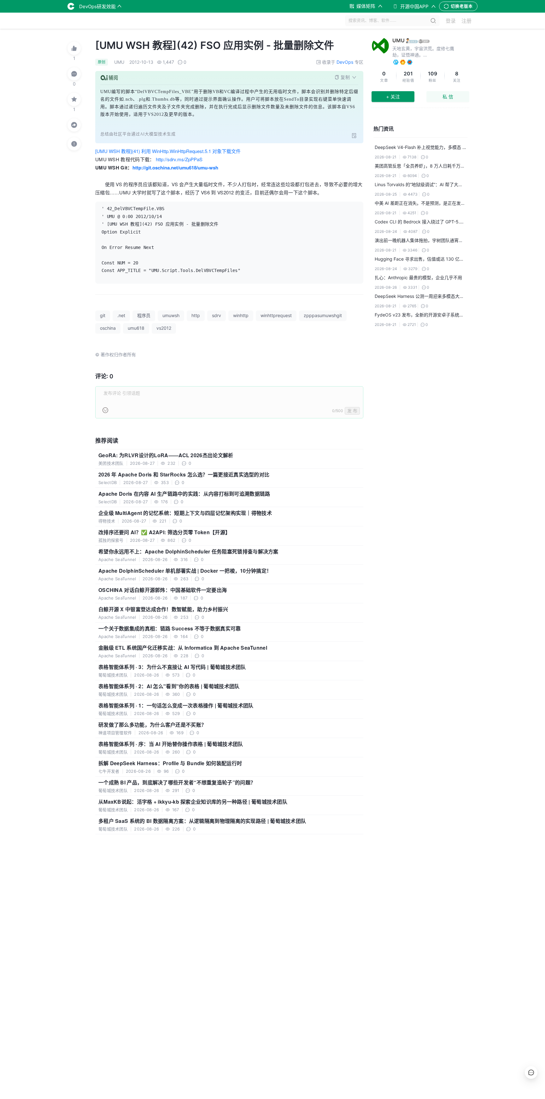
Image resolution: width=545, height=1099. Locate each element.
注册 (466, 21)
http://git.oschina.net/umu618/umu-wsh (175, 167)
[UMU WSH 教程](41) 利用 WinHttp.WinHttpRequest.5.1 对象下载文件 (168, 151)
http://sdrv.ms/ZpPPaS (179, 159)
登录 (451, 21)
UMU (398, 40)
